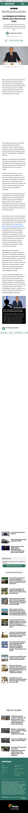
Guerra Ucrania (5, 11)
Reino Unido (4, 332)
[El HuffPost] (9, 4)
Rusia (11, 332)
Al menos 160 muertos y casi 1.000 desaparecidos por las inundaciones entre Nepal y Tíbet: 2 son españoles (18, 751)
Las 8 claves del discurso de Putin (18, 533)
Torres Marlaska (24, 1)
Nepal (12, 1)
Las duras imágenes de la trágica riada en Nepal (19, 739)
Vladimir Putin (19, 332)
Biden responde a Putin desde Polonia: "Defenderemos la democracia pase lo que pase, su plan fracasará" (17, 549)
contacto (4, 769)
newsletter (4, 771)
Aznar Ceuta (17, 1)
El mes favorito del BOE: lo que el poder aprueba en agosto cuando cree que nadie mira (17, 658)
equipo (3, 765)
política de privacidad (19, 772)
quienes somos (5, 767)
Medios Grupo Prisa (14, 809)
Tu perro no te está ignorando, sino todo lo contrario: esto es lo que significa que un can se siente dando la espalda (17, 634)
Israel (24, 11)
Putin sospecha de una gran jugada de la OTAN (19, 540)
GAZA (17, 11)
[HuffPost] (6, 761)
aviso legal (16, 770)
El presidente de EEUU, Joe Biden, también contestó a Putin (13, 226)
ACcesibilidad (17, 775)
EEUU (11, 11)
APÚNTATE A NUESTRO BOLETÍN (14, 565)
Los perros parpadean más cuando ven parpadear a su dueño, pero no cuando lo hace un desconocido (17, 591)
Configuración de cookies (18, 766)
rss (2, 774)
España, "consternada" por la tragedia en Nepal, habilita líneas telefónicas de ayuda (19, 731)
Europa (14, 11)
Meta (8, 1)
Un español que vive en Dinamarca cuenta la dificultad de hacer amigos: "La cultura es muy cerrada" (18, 680)
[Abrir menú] (2, 4)
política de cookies (18, 768)
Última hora (22, 4)
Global (14, 8)
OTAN (21, 11)
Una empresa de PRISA (14, 805)
